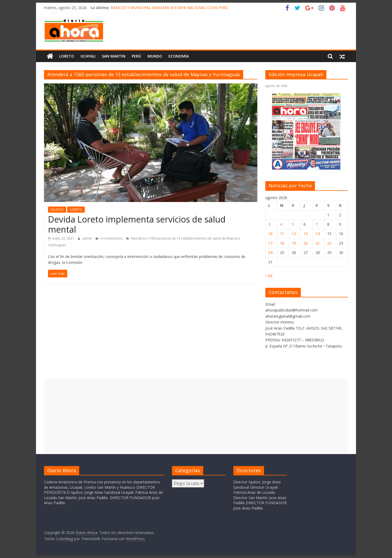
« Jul (268, 275)
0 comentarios (111, 238)
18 (282, 243)
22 (329, 243)
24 (270, 252)
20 (305, 243)
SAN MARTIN (113, 56)
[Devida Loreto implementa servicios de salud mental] (150, 87)
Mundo (154, 56)
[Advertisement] (196, 416)
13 (305, 233)
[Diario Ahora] (50, 56)
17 (270, 243)
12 (294, 233)
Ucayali (88, 56)
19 (294, 243)
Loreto (66, 56)
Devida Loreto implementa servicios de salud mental (137, 224)
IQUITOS (57, 209)
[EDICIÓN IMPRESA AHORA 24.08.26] (306, 168)
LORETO (76, 209)
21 (317, 243)
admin (87, 238)
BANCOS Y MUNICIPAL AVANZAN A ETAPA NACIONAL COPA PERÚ (169, 7)
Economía (179, 56)
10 (270, 233)
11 (282, 233)
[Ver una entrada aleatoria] (342, 56)
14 (317, 233)
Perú (136, 56)
